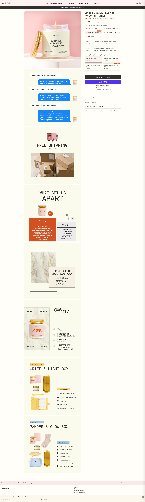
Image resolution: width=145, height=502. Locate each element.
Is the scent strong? (102, 102)
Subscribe (139, 483)
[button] (140, 3)
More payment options (102, 85)
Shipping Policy (79, 490)
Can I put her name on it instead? (102, 106)
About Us (76, 489)
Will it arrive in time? (102, 98)
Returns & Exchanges (80, 492)
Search (76, 487)
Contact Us (77, 494)
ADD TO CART (103, 77)
